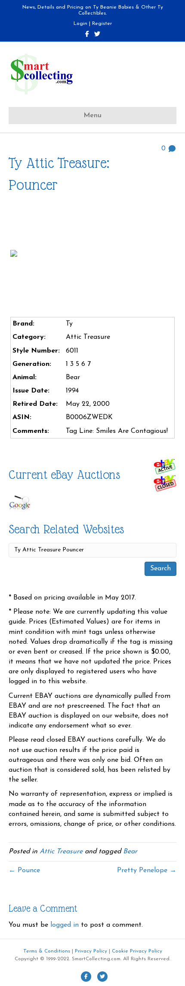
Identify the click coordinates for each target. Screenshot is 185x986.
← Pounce (24, 870)
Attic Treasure (61, 851)
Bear (130, 851)
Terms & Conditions (46, 951)
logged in (64, 925)
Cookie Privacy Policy (137, 951)
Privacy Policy (91, 951)
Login (80, 23)
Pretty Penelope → (146, 870)
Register (102, 23)
